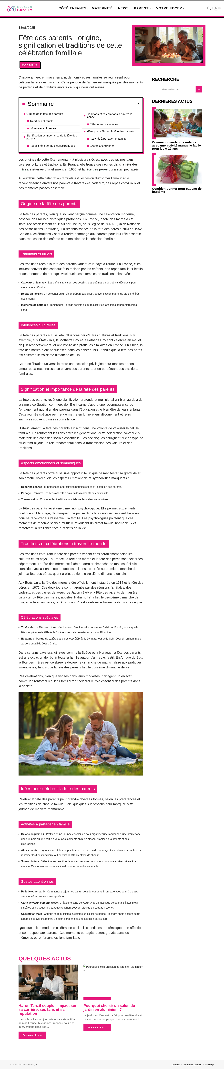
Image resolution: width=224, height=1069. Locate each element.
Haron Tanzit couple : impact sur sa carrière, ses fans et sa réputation (48, 1009)
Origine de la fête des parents (44, 114)
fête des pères (97, 169)
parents (53, 82)
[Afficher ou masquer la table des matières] (97, 104)
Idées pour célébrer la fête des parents (110, 131)
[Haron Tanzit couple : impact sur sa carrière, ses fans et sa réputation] (48, 982)
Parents (29, 64)
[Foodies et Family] (20, 8)
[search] (209, 8)
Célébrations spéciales (104, 124)
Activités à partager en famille (108, 138)
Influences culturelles (43, 128)
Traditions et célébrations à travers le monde (109, 115)
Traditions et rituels (41, 121)
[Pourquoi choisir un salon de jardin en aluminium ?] (113, 982)
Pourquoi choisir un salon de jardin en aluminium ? (109, 1007)
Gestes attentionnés (102, 146)
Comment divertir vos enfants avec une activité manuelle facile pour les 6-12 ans (176, 145)
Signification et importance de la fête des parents (51, 137)
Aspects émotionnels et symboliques (52, 145)
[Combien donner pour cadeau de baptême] (178, 169)
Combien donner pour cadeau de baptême (177, 190)
